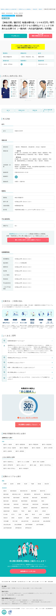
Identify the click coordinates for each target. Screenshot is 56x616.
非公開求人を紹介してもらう (28, 424)
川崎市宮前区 (7, 507)
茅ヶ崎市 (6, 514)
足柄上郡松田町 (46, 521)
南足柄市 (20, 517)
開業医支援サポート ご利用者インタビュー (22, 603)
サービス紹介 (5, 593)
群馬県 (18, 483)
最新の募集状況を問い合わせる (40, 35)
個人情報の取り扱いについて (23, 581)
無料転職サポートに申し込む (28, 571)
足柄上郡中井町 (24, 521)
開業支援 (49, 581)
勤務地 (35, 110)
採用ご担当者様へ (5, 581)
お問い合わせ (34, 581)
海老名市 (6, 517)
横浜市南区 (6, 494)
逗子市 (12, 514)
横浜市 (5, 490)
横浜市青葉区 (24, 501)
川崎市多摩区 (45, 504)
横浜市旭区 (25, 497)
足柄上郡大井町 (35, 521)
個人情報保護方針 (49, 608)
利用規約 (13, 581)
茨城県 (5, 483)
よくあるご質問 (19, 595)
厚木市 (33, 514)
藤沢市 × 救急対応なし (9, 461)
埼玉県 (25, 483)
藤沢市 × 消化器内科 (46, 444)
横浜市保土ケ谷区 (16, 494)
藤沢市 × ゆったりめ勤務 (23, 461)
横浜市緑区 (34, 497)
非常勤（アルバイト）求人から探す (21, 588)
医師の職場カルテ (6, 603)
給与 (8, 110)
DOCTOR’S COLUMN (15, 600)
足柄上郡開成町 (18, 524)
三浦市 (19, 514)
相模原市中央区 (44, 507)
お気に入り (16, 35)
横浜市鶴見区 (13, 490)
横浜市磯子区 (27, 494)
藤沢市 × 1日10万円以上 (45, 465)
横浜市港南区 (16, 497)
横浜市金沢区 (37, 494)
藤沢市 (40, 9)
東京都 (39, 483)
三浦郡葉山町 (36, 517)
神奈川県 (35, 9)
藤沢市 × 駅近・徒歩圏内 (38, 461)
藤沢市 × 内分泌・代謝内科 (10, 447)
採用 (36, 608)
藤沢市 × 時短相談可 (24, 468)
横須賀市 (15, 511)
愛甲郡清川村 (28, 527)
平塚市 (22, 511)
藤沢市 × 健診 (33, 465)
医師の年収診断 (35, 601)
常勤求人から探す (6, 588)
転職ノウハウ (5, 600)
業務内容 (22, 110)
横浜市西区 (33, 490)
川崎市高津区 (35, 504)
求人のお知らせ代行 (46, 601)
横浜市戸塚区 (7, 497)
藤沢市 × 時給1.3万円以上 (9, 468)
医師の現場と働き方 (38, 600)
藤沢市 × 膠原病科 (20, 451)
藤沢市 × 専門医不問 (8, 465)
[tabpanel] (9, 88)
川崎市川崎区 (7, 504)
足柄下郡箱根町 (29, 524)
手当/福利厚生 (47, 110)
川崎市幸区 (16, 504)
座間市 (12, 517)
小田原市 (44, 511)
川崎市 (42, 501)
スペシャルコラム (6, 601)
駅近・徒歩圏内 (6, 18)
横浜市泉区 (15, 501)
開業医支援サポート (25, 601)
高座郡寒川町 (46, 517)
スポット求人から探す (36, 588)
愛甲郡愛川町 (18, 527)
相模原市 (25, 507)
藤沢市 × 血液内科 (8, 451)
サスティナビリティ (30, 608)
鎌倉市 (29, 511)
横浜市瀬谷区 (44, 497)
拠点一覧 (4, 595)
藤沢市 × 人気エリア (21, 465)
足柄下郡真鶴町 (39, 524)
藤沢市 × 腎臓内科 (24, 447)
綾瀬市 (27, 517)
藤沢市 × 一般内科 (8, 444)
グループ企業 (41, 608)
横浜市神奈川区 (23, 490)
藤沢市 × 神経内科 (36, 447)
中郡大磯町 (6, 521)
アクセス (23, 608)
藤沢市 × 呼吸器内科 (33, 444)
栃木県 (11, 483)
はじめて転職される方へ (16, 593)
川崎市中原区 (25, 504)
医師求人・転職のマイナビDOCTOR (8, 9)
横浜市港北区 (47, 494)
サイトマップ (42, 581)
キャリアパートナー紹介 (46, 593)
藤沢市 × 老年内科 (48, 447)
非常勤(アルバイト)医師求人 (25, 9)
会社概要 (18, 608)
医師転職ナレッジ (27, 600)
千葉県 (32, 483)
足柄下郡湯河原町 (8, 527)
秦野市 (26, 514)
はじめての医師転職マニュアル (31, 593)
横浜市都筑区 (34, 501)
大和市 (40, 514)
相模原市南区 (7, 511)
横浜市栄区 (6, 501)
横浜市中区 (42, 490)
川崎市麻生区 (16, 507)
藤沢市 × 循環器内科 (20, 444)
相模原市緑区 (34, 507)
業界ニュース (15, 601)
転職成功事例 (11, 595)
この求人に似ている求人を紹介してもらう (29, 240)
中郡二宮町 (15, 521)
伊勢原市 (48, 514)
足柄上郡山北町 (7, 524)
